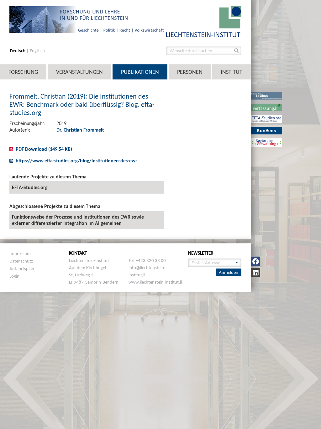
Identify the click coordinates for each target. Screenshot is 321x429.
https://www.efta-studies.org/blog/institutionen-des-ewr (76, 161)
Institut (231, 71)
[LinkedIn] (255, 272)
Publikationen (140, 71)
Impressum (20, 253)
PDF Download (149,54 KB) (44, 149)
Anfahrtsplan (21, 268)
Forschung (23, 71)
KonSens (266, 130)
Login (14, 276)
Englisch (37, 50)
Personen (190, 71)
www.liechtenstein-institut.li (155, 282)
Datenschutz (21, 261)
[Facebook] (255, 261)
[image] (203, 21)
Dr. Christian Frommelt (80, 130)
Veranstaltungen (79, 71)
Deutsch (18, 50)
